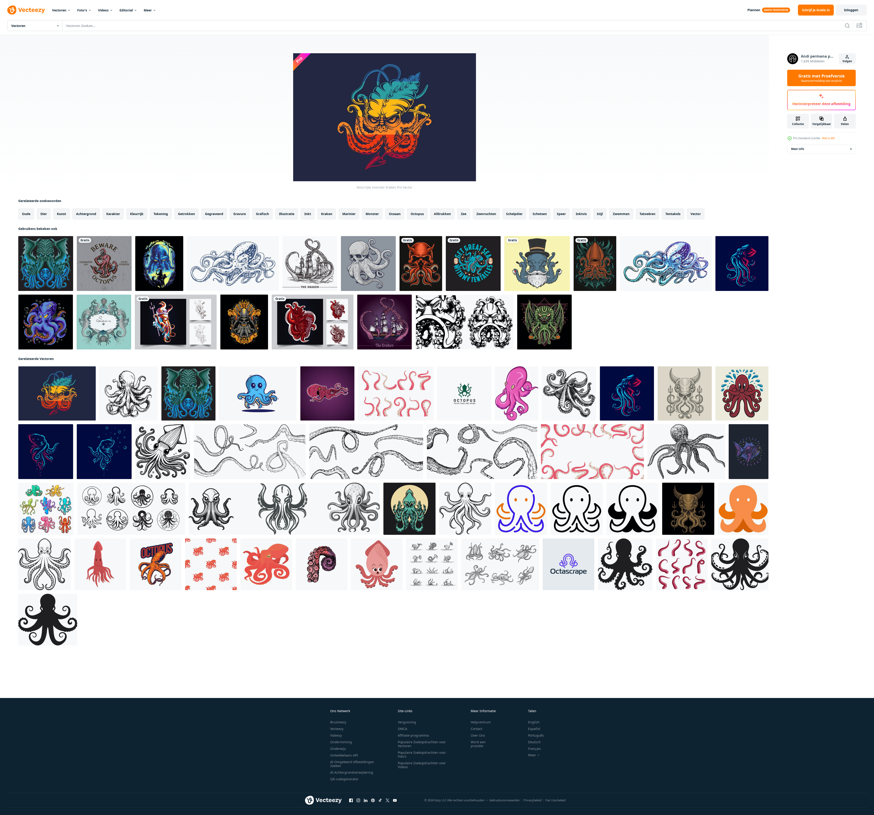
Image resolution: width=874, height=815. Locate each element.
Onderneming (341, 742)
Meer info (797, 149)
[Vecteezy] (26, 10)
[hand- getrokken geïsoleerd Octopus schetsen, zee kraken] (500, 564)
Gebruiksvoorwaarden (504, 800)
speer (561, 214)
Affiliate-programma (413, 735)
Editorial (126, 10)
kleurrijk (136, 214)
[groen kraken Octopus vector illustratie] (409, 509)
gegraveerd (214, 214)
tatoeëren (647, 214)
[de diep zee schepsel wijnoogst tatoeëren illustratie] (748, 451)
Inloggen (851, 10)
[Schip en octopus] (309, 263)
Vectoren (59, 10)
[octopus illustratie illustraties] (516, 393)
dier (43, 214)
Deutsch (534, 742)
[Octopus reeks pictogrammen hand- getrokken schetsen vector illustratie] (131, 509)
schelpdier (514, 214)
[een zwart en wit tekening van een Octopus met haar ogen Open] (465, 509)
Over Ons (478, 735)
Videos (103, 10)
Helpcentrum (481, 722)
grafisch (262, 214)
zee (463, 214)
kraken (326, 214)
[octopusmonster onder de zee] (45, 322)
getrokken (186, 214)
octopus (417, 214)
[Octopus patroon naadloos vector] (211, 564)
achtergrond (86, 214)
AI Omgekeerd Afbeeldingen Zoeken (352, 764)
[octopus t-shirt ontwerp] (104, 263)
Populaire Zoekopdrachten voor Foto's (422, 754)
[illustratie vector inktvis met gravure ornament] (595, 263)
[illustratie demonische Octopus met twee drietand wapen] (685, 393)
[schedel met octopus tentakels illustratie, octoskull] (368, 263)
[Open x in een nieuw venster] (387, 800)
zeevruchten (486, 214)
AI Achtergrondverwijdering (351, 772)
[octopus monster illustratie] (159, 263)
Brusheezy (338, 722)
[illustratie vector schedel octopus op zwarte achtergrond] (420, 263)
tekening (161, 214)
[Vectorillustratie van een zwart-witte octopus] (464, 322)
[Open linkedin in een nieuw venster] (365, 800)
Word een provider (478, 744)
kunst (61, 214)
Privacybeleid (532, 800)
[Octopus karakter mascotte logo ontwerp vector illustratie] (741, 393)
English (533, 722)
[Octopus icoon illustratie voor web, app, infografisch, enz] (521, 509)
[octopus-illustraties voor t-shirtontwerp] (155, 564)
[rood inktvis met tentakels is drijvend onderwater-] (100, 564)
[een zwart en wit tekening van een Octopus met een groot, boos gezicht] (44, 564)
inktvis (581, 214)
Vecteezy (336, 729)
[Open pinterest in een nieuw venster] (373, 800)
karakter (113, 214)
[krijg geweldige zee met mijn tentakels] (473, 263)
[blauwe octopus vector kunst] (666, 263)
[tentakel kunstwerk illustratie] (312, 322)
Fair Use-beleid (555, 800)
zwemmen (621, 214)
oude (26, 214)
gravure (239, 214)
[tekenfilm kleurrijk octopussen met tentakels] (46, 509)
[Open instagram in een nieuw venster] (358, 800)
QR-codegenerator (344, 779)
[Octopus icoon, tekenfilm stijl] (266, 564)
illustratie (286, 214)
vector (696, 214)
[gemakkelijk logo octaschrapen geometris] (568, 564)
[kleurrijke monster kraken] (57, 393)
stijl (600, 214)
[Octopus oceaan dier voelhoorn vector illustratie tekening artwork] (327, 393)
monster (372, 214)
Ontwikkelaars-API (344, 755)
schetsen (540, 214)
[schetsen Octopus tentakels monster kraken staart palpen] (432, 564)
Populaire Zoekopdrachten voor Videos (422, 765)
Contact (476, 729)
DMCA (402, 729)
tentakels (672, 214)
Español (534, 729)
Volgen (847, 61)
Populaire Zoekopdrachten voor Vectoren (422, 744)
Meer (148, 10)
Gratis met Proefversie (821, 78)
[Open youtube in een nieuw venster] (395, 800)
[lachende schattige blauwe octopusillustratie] (258, 393)
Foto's (82, 10)
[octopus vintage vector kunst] (233, 263)
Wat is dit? (828, 138)
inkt (307, 214)
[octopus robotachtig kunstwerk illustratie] (176, 322)
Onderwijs (338, 748)
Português (536, 735)
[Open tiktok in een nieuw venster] (380, 800)
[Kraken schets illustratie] (384, 322)
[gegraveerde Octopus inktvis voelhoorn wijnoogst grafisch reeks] (250, 451)
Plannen (753, 10)
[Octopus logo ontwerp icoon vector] (464, 393)
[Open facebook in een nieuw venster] (351, 800)
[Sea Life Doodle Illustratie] (104, 322)
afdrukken (442, 214)
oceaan (395, 214)
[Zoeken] (847, 25)
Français (534, 748)
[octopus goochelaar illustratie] (537, 263)
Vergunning (407, 722)
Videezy (336, 735)
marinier (349, 214)
